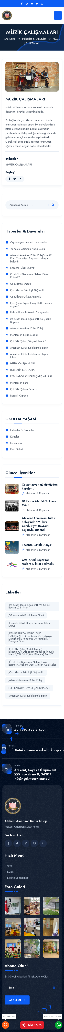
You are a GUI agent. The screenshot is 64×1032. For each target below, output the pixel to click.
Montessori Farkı (19, 383)
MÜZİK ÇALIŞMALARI (22, 363)
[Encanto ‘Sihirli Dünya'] (12, 547)
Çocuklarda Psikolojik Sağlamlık (27, 290)
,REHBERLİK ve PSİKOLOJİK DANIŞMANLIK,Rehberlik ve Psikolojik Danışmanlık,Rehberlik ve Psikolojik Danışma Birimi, (30, 637)
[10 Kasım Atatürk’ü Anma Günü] (12, 505)
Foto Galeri (16, 449)
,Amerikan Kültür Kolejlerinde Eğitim (27, 696)
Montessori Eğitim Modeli (24, 335)
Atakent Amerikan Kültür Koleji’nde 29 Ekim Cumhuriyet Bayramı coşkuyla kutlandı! (31, 258)
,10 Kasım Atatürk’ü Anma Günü (26, 615)
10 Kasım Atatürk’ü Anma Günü (27, 249)
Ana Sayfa (10, 39)
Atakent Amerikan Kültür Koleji (26, 328)
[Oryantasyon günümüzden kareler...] (12, 489)
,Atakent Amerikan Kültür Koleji (25, 680)
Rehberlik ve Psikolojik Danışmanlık (29, 312)
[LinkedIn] (20, 179)
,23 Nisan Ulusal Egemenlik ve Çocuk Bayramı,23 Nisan (29, 606)
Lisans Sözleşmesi (18, 877)
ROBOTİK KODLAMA (22, 370)
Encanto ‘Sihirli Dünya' (22, 268)
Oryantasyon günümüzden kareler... (30, 242)
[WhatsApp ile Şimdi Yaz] (58, 1025)
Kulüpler (14, 436)
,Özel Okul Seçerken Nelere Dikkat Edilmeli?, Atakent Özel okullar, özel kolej (32, 663)
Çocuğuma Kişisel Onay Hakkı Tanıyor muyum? (31, 305)
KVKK (10, 872)
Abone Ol (15, 1000)
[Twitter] (14, 179)
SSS (9, 866)
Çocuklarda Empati (20, 284)
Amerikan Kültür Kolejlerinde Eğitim (29, 347)
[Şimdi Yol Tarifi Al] (5, 1025)
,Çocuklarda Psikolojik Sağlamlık (26, 672)
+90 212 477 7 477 (29, 730)
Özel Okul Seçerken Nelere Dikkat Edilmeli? (29, 276)
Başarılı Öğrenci (19, 395)
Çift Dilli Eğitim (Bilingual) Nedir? (28, 341)
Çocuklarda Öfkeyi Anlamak (25, 296)
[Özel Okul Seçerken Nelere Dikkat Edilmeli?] (12, 564)
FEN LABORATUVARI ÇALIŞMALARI (31, 376)
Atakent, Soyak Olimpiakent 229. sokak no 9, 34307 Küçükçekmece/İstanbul (35, 774)
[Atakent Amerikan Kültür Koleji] (7, 15)
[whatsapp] (42, 3)
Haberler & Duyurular (34, 39)
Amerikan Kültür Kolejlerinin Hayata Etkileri (29, 356)
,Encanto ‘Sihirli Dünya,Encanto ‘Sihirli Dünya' (29, 624)
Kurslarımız (16, 443)
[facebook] (8, 843)
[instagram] (27, 3)
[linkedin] (32, 3)
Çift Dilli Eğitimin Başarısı (23, 389)
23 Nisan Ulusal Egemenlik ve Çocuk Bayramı (30, 320)
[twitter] (37, 3)
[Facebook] (21, 3)
